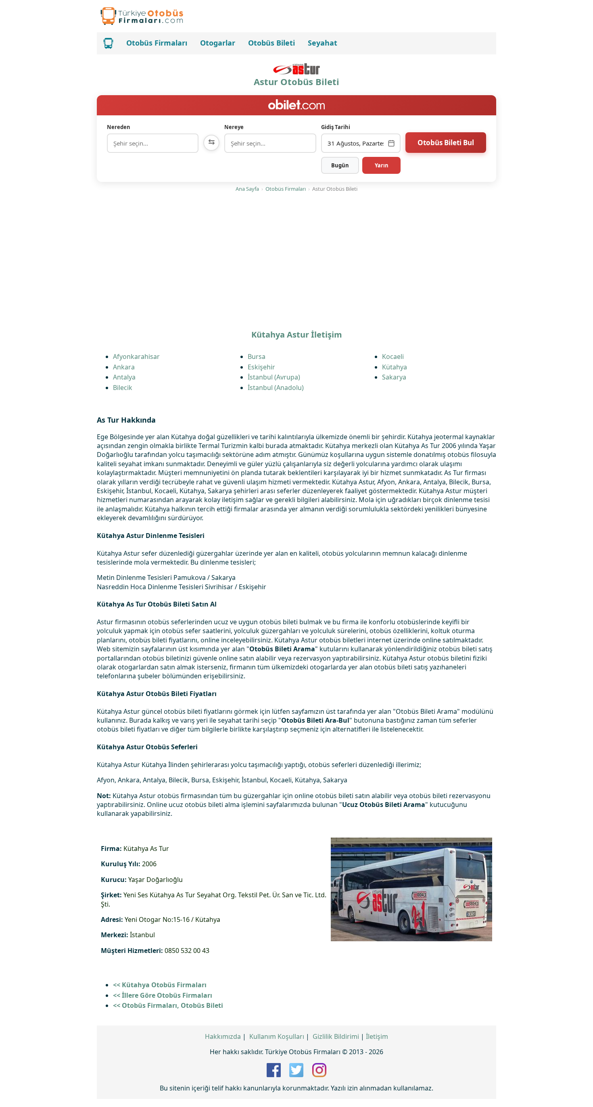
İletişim (377, 1036)
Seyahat (322, 43)
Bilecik (122, 387)
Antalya (124, 377)
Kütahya (394, 367)
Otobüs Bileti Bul (446, 142)
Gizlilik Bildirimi (336, 1036)
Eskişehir (261, 367)
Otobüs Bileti (271, 43)
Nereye (234, 127)
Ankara (124, 367)
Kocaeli (393, 356)
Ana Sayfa (247, 188)
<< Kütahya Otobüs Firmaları (160, 984)
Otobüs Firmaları (156, 43)
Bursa (256, 356)
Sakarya (394, 377)
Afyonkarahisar (136, 356)
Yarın (381, 165)
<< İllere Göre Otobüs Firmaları (162, 995)
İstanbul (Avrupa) (274, 377)
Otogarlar (217, 43)
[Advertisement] (296, 261)
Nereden (118, 127)
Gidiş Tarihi (335, 127)
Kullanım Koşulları (276, 1036)
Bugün (340, 165)
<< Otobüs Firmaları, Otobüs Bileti (168, 1005)
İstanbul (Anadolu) (276, 387)
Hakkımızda (223, 1036)
